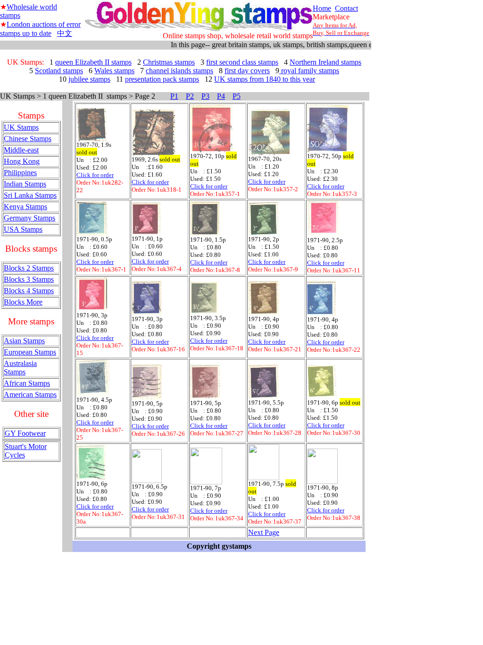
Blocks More (23, 302)
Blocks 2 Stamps (29, 268)
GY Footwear (25, 433)
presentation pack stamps (162, 79)
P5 (237, 96)
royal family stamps (309, 71)
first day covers (247, 71)
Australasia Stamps (20, 367)
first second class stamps (242, 62)
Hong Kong (22, 161)
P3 (205, 96)
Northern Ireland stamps (325, 62)
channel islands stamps (179, 71)
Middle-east (21, 150)
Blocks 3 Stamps (29, 279)
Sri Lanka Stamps (30, 195)
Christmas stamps (169, 62)
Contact (346, 8)
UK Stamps (21, 127)
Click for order (95, 174)
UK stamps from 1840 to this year (264, 79)
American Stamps (30, 394)
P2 (190, 96)
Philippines (20, 173)
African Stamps (27, 383)
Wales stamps (114, 71)
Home (322, 8)
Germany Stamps (29, 218)
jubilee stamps (89, 79)
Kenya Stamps (25, 207)
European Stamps (30, 352)
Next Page (263, 532)
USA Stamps (23, 229)
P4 (221, 96)
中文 (64, 33)
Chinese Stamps (27, 139)
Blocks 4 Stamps (29, 291)
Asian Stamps (24, 341)
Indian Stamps (25, 184)
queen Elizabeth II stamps (93, 62)
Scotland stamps (59, 71)
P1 (174, 96)
